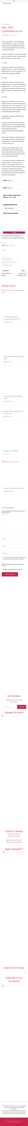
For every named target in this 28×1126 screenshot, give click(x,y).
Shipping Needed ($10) (10, 204)
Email (7, 188)
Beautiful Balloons (7, 259)
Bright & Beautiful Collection (9, 262)
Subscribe (21, 707)
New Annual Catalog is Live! (21, 273)
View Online (9, 842)
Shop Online (18, 842)
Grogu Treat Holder (11, 451)
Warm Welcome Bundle (6, 273)
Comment (5, 514)
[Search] (25, 972)
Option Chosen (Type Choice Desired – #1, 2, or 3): (12, 196)
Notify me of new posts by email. (13, 569)
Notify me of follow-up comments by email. (13, 565)
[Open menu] (14, 1)
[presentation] (14, 301)
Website (4, 553)
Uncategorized (6, 24)
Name (7, 180)
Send (14, 232)
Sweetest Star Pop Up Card (14, 488)
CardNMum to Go (6, 265)
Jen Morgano (6, 35)
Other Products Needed (10, 213)
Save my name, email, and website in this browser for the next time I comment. (14, 558)
